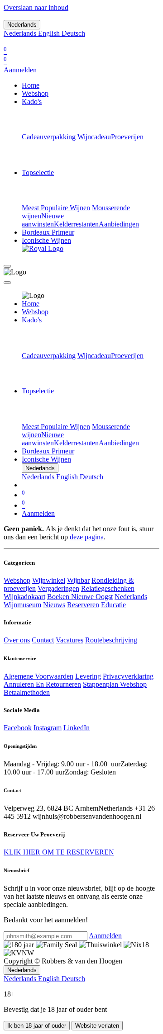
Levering (88, 676)
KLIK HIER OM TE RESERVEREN (59, 852)
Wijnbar (78, 580)
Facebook (18, 728)
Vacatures (69, 640)
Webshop (17, 580)
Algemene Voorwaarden (38, 676)
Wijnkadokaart (24, 596)
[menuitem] (21, 33)
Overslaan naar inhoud (36, 7)
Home (30, 303)
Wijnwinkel (48, 580)
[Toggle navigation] (7, 266)
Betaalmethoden (27, 692)
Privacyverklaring (128, 676)
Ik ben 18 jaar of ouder (36, 1025)
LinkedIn (76, 728)
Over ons (17, 640)
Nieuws (54, 605)
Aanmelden (20, 70)
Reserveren (83, 605)
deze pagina (87, 537)
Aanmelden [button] (105, 936)
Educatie (113, 605)
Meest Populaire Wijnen (56, 208)
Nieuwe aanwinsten (43, 220)
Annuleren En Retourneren (42, 684)
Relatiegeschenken (107, 588)
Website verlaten (97, 1025)
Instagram (48, 728)
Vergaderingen (58, 588)
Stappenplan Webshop (115, 684)
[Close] (7, 282)
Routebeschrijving (111, 640)
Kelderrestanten (76, 224)
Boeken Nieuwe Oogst (80, 596)
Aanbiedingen (119, 224)
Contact (43, 640)
